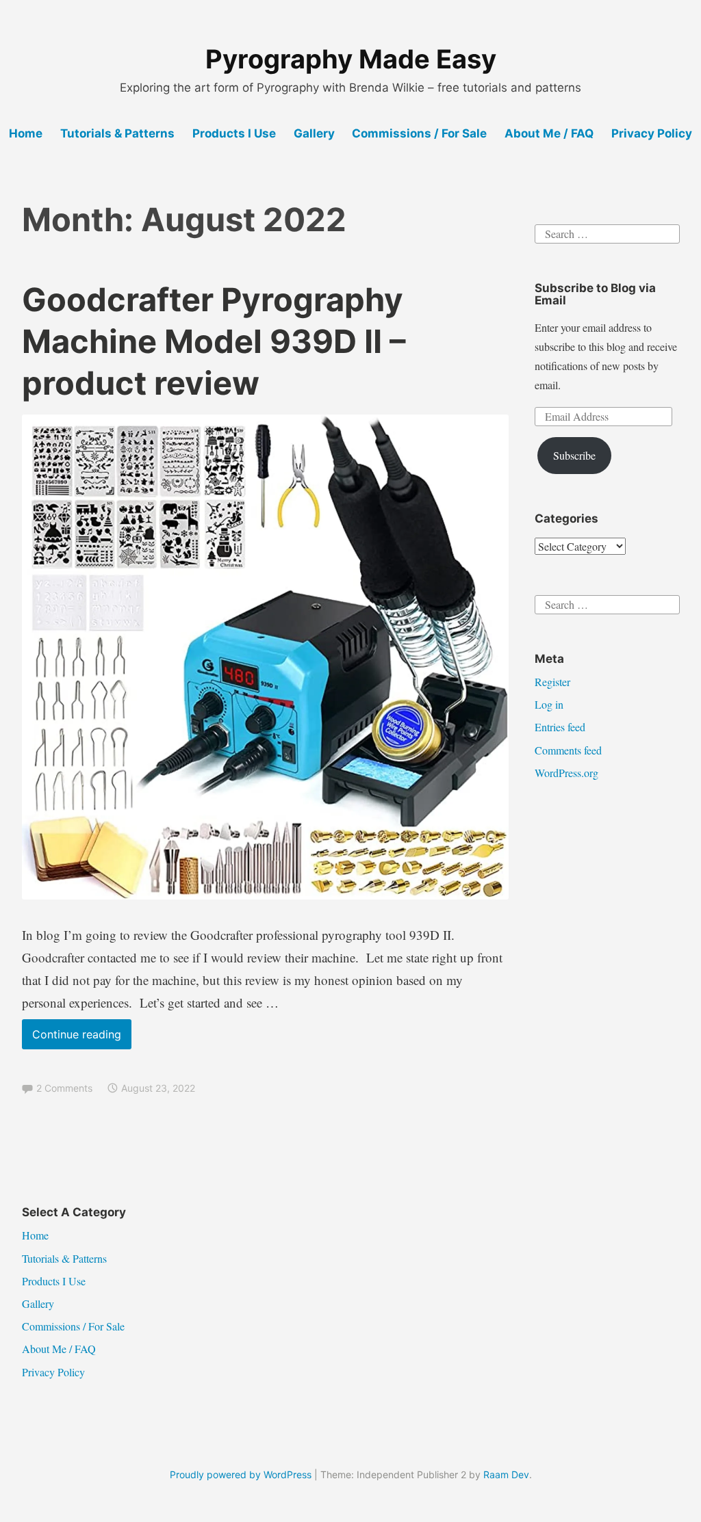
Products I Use (234, 133)
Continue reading (81, 1038)
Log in (549, 704)
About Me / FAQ (549, 133)
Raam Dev (506, 1474)
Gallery (314, 133)
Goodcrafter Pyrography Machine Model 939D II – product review (214, 341)
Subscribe (574, 455)
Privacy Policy (651, 133)
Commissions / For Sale (419, 133)
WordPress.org (566, 772)
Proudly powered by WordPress (240, 1474)
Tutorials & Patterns (117, 133)
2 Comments (64, 1088)
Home (25, 133)
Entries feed (560, 727)
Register (552, 681)
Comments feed (568, 750)
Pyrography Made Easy (350, 59)
